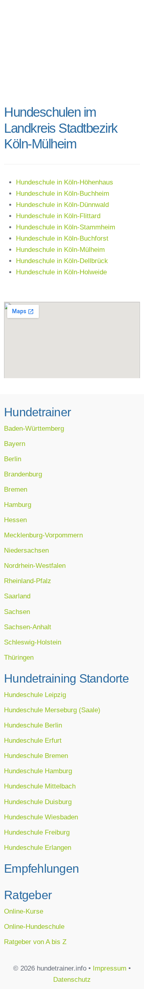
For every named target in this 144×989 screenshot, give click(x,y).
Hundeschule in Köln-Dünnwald (62, 204)
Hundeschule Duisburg (38, 801)
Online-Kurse (23, 911)
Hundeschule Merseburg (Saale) (52, 709)
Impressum (109, 968)
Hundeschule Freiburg (37, 832)
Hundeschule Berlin (33, 725)
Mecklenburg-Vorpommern (43, 535)
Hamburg (17, 504)
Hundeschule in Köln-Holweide (61, 272)
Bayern (14, 443)
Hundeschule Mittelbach (40, 786)
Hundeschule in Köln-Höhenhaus (64, 182)
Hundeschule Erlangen (37, 847)
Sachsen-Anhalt (27, 626)
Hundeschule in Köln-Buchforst (62, 238)
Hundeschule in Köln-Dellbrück (62, 260)
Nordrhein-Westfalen (35, 565)
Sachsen (17, 611)
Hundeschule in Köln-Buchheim (62, 193)
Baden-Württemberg (34, 428)
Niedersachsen (26, 550)
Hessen (15, 519)
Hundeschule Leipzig (35, 694)
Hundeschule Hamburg (38, 770)
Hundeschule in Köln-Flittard (58, 215)
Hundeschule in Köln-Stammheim (65, 227)
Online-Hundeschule (34, 926)
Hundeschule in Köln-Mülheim (60, 249)
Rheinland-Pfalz (27, 580)
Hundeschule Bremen (36, 755)
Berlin (12, 458)
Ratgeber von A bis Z (35, 941)
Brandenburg (23, 474)
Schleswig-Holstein (32, 642)
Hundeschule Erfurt (33, 740)
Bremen (15, 489)
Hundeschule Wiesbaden (41, 817)
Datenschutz (72, 979)
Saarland (17, 596)
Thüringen (19, 657)
